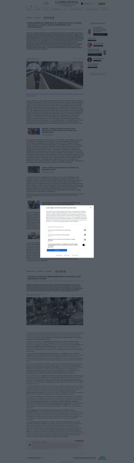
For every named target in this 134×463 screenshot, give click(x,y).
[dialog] (67, 231)
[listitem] (67, 227)
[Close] (91, 208)
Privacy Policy (75, 255)
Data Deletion (59, 255)
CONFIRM (57, 250)
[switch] (84, 230)
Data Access (67, 255)
